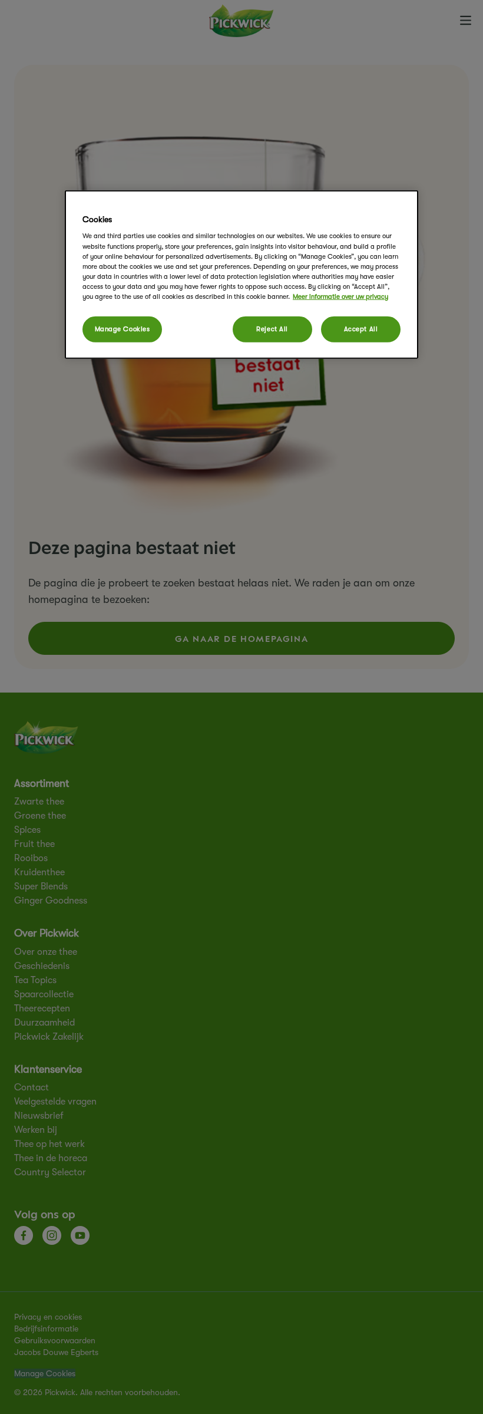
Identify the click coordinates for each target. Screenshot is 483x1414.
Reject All (272, 329)
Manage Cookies (122, 329)
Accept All (361, 329)
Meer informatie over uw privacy (340, 297)
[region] (241, 274)
